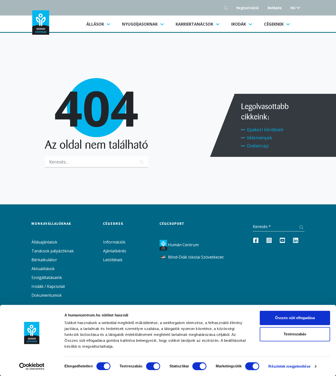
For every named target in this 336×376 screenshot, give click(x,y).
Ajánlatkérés (114, 251)
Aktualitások (43, 268)
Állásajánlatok (44, 242)
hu (292, 7)
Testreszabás (295, 334)
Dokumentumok (46, 295)
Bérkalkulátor (44, 259)
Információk (114, 242)
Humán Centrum (183, 244)
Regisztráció (247, 7)
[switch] (153, 366)
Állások (101, 24)
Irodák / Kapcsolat (48, 286)
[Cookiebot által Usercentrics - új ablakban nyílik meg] (31, 366)
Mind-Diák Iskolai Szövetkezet (195, 257)
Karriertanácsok (195, 24)
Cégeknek (274, 24)
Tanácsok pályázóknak (52, 251)
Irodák (239, 24)
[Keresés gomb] (227, 7)
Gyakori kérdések (265, 129)
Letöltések (112, 259)
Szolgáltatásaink (46, 277)
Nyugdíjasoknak (140, 24)
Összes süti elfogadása (295, 318)
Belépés (275, 7)
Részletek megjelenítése (289, 366)
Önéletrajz (258, 146)
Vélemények (259, 138)
